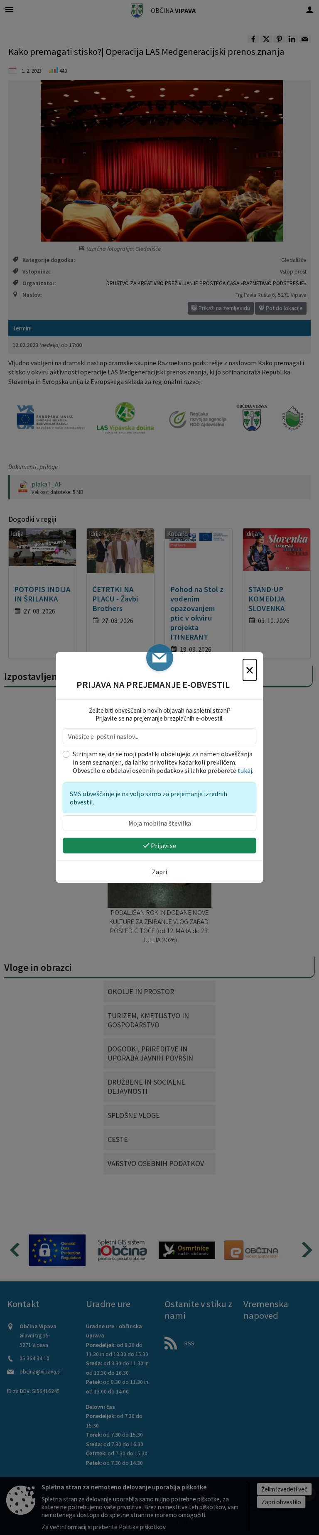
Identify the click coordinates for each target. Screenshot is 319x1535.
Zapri (159, 872)
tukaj (245, 770)
